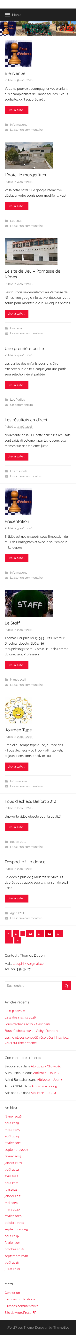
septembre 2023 (16, 1150)
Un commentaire (21, 405)
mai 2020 (11, 1203)
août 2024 (12, 1136)
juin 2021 (11, 1189)
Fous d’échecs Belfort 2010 (30, 801)
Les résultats (18, 471)
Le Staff (12, 623)
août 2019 (12, 1236)
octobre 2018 (14, 1249)
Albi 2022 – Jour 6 (46, 1073)
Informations (18, 124)
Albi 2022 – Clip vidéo (46, 1066)
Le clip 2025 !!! (15, 1011)
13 (39, 933)
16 (9, 940)
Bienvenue (15, 73)
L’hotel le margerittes (25, 174)
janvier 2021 (13, 1196)
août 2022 (12, 1169)
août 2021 (12, 1183)
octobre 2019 (14, 1223)
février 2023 (13, 1156)
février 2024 (13, 1143)
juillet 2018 (12, 1269)
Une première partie (24, 348)
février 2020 (13, 1216)
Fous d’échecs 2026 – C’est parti (27, 1024)
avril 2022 (11, 1176)
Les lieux (16, 221)
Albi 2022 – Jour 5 (44, 1086)
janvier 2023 (13, 1163)
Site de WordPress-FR (20, 1313)
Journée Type (18, 730)
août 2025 (12, 1123)
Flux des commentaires (21, 1306)
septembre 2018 (16, 1256)
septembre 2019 (16, 1229)
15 (58, 933)
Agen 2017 (17, 913)
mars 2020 (12, 1209)
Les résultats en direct (26, 419)
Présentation (17, 521)
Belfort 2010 (18, 842)
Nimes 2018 (18, 679)
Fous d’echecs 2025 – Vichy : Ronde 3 (31, 1031)
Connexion (12, 1293)
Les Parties (17, 399)
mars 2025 (12, 1130)
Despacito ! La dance (25, 861)
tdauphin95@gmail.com (30, 964)
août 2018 (12, 1262)
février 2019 (13, 1243)
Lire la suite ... (17, 110)
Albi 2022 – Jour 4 (43, 1093)
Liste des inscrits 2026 (20, 1017)
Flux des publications (20, 1299)
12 (30, 933)
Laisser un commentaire (26, 129)
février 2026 (13, 1116)
